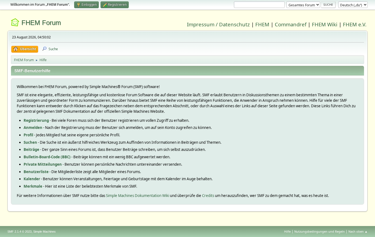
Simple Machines (44, 231)
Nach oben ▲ (358, 231)
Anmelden (33, 127)
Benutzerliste (36, 171)
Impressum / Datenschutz (218, 24)
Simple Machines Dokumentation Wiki (137, 195)
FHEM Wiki (324, 24)
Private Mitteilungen (43, 164)
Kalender (32, 178)
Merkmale (33, 186)
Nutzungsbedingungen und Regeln (319, 231)
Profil (28, 134)
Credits (208, 195)
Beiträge (31, 149)
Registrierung (36, 120)
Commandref (290, 24)
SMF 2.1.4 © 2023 (19, 231)
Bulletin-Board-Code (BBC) (47, 156)
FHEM (262, 24)
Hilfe (287, 231)
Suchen (30, 142)
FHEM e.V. (354, 24)
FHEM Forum (41, 22)
